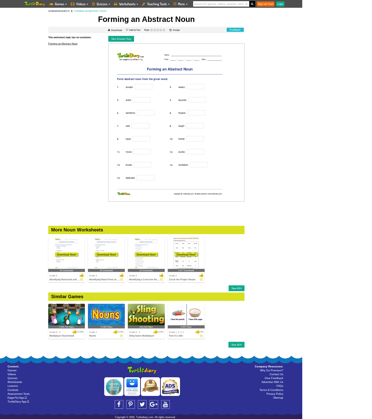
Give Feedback (274, 378)
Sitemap (278, 397)
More (181, 4)
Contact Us (276, 374)
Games (59, 4)
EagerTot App (16, 397)
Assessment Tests (19, 393)
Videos (80, 4)
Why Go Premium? (271, 370)
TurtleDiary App (17, 401)
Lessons (13, 385)
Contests (13, 389)
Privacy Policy (274, 393)
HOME (51, 11)
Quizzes (102, 4)
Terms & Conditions (271, 389)
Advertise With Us (272, 382)
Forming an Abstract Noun (63, 43)
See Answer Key (121, 38)
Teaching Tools (157, 4)
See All (236, 288)
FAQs (279, 385)
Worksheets (127, 4)
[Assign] (81, 279)
